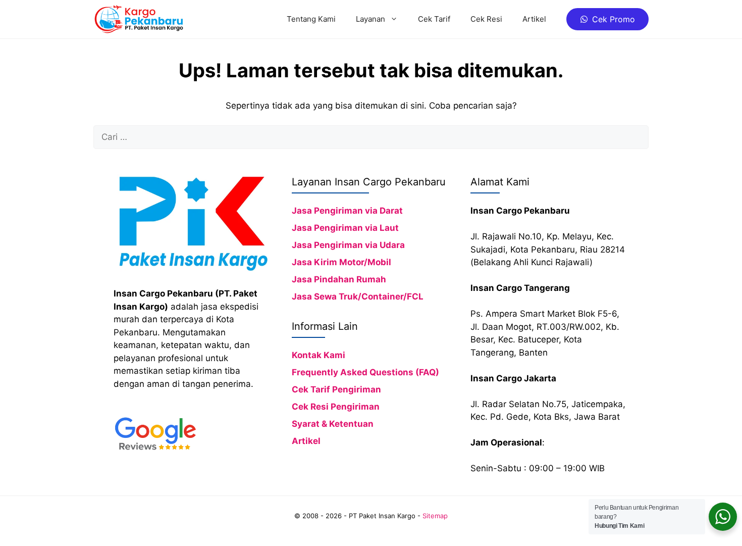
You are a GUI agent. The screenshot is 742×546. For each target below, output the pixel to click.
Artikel (534, 19)
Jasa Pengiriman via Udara (348, 245)
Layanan (370, 19)
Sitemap (435, 516)
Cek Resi (486, 19)
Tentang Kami (311, 19)
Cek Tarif (434, 19)
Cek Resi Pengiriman (336, 407)
